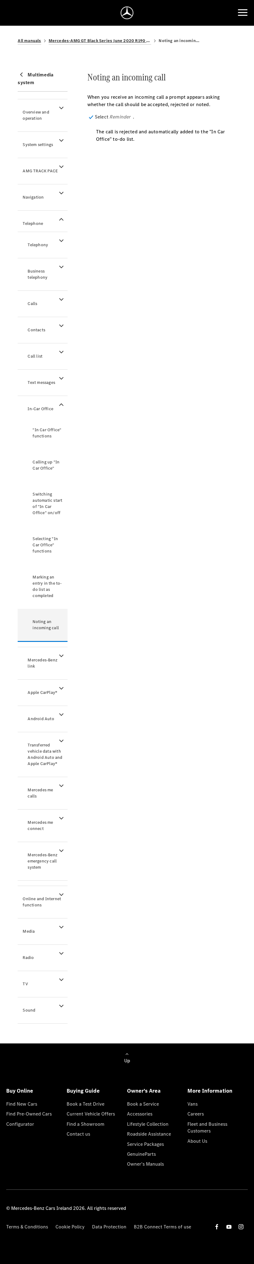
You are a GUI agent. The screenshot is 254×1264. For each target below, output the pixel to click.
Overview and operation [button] (36, 115)
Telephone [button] (33, 223)
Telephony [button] (38, 245)
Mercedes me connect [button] (40, 825)
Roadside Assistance (149, 1134)
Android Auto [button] (41, 719)
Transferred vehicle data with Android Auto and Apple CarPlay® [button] (45, 754)
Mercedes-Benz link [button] (42, 663)
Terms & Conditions (27, 1226)
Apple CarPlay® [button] (42, 692)
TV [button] (25, 984)
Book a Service (143, 1104)
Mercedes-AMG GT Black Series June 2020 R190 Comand (100, 41)
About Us (197, 1141)
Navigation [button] (33, 197)
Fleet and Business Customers (207, 1127)
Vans (192, 1104)
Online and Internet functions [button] (42, 902)
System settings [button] (38, 145)
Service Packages (145, 1144)
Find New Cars (21, 1104)
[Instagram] (241, 1227)
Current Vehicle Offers (91, 1114)
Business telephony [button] (37, 274)
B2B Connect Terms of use (162, 1226)
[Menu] (242, 13)
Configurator (20, 1124)
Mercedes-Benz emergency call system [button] (42, 861)
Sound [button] (29, 1010)
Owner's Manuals (145, 1164)
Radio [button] (28, 958)
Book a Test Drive (85, 1104)
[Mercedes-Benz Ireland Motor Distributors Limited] (127, 12)
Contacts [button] (36, 330)
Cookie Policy (70, 1226)
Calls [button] (32, 304)
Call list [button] (35, 356)
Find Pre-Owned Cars (29, 1114)
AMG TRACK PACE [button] (40, 171)
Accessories (139, 1114)
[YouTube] (229, 1227)
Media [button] (29, 931)
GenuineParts (141, 1154)
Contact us (78, 1134)
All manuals (29, 41)
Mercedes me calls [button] (40, 793)
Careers (195, 1114)
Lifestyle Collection (148, 1124)
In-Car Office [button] (40, 409)
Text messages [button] (41, 382)
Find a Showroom (85, 1124)
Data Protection (109, 1226)
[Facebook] (217, 1227)
